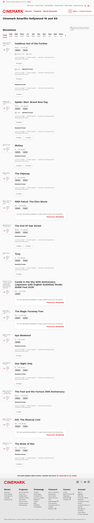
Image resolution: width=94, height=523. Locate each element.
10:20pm (19, 122)
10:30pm (19, 79)
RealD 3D (36, 499)
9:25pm (19, 246)
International (52, 503)
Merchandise (49, 5)
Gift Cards (30, 5)
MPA (52, 501)
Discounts (22, 494)
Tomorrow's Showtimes (55, 217)
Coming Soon (8, 496)
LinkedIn (66, 499)
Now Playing (8, 494)
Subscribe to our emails (68, 476)
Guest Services (78, 5)
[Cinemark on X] (81, 481)
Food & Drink (39, 5)
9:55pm (28, 246)
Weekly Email (23, 496)
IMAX (35, 503)
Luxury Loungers (39, 497)
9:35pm (19, 412)
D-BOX (36, 501)
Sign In (75, 11)
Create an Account (85, 11)
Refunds (80, 496)
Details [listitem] (18, 50)
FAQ (49, 499)
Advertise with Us (54, 505)
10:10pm (28, 138)
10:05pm (19, 166)
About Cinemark (53, 492)
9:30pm (19, 94)
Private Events (58, 5)
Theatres (37, 11)
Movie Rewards (50, 11)
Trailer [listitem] (25, 50)
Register (80, 494)
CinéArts (7, 497)
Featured (7, 492)
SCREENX (36, 505)
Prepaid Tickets (24, 497)
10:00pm (19, 63)
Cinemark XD (8, 499)
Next (65, 35)
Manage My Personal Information (81, 510)
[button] (16, 1)
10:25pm (19, 274)
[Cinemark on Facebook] (78, 481)
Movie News (68, 5)
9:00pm (19, 138)
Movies (28, 11)
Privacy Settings (83, 514)
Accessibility (37, 507)
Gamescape (52, 494)
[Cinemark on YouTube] (85, 481)
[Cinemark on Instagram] (89, 481)
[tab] (5, 35)
